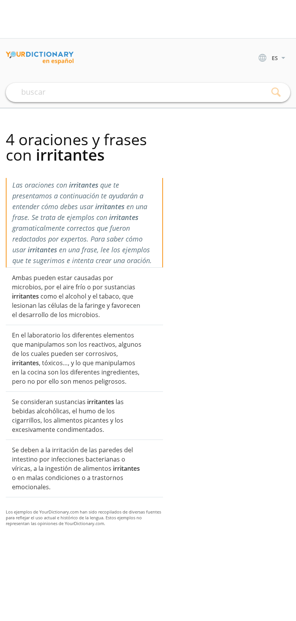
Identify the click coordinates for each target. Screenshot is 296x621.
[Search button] (275, 92)
